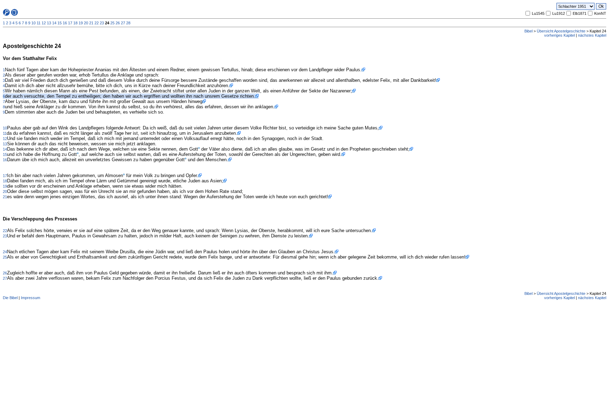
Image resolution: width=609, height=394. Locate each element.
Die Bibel (10, 298)
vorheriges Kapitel (559, 35)
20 (86, 23)
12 (44, 23)
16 (65, 23)
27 (123, 23)
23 (102, 23)
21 (91, 23)
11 (39, 23)
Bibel (528, 31)
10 (33, 23)
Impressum (30, 298)
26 (118, 23)
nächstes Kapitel (592, 35)
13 (49, 23)
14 (54, 23)
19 (81, 23)
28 (128, 23)
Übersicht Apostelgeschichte (561, 31)
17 (70, 23)
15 (59, 23)
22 (96, 23)
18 (75, 23)
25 (112, 23)
